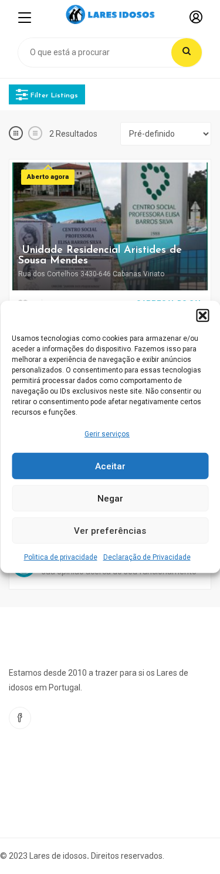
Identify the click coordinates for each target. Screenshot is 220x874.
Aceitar (110, 466)
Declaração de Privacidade (147, 557)
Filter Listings (53, 95)
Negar (110, 498)
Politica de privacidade (60, 557)
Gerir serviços (107, 434)
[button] (202, 315)
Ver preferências (110, 531)
